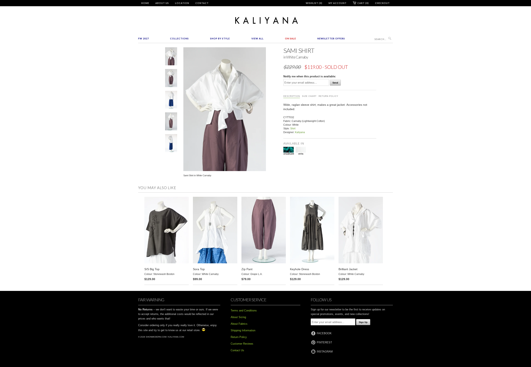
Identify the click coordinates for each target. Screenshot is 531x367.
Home (145, 3)
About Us (162, 3)
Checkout (382, 3)
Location (182, 3)
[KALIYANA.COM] (265, 20)
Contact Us (237, 350)
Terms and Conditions (244, 310)
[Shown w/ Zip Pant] (171, 79)
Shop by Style (220, 38)
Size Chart (309, 96)
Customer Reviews (242, 343)
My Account (338, 3)
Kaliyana (300, 132)
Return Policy (328, 96)
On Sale (290, 38)
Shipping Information (243, 330)
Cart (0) (363, 3)
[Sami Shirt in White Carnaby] (171, 57)
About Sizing (238, 317)
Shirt (292, 128)
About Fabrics (239, 323)
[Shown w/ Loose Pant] (171, 101)
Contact (202, 3)
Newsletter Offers (331, 38)
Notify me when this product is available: (309, 76)
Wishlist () (314, 3)
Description (291, 96)
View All (257, 38)
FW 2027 (143, 38)
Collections (179, 38)
